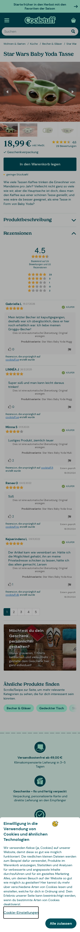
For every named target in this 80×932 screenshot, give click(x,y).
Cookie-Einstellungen (21, 912)
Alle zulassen (61, 923)
